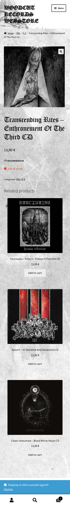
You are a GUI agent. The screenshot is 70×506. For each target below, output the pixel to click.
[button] (61, 51)
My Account (11, 500)
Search (35, 500)
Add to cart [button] (35, 273)
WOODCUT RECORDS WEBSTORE (21, 14)
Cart (54, 497)
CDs (18, 33)
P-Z (24, 33)
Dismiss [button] (8, 489)
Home (11, 33)
